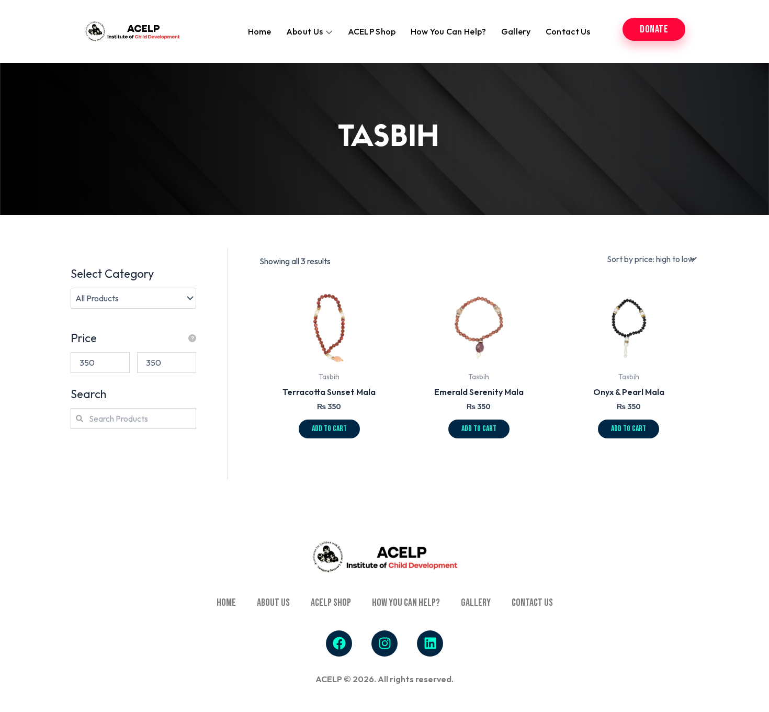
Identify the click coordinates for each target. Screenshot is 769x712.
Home (260, 31)
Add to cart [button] (329, 429)
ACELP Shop (372, 31)
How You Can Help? (449, 31)
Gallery (516, 31)
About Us (304, 31)
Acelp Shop (331, 602)
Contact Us (568, 31)
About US (273, 602)
